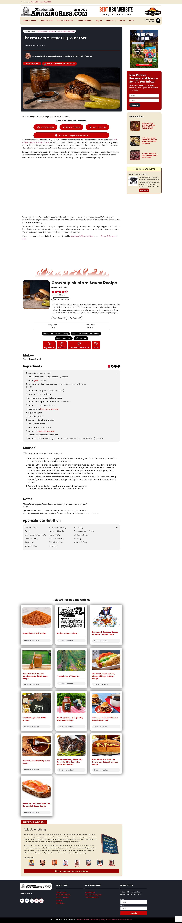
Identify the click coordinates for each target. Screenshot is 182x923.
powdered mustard (45, 431)
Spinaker (65, 865)
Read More (144, 190)
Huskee (100, 865)
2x (112, 366)
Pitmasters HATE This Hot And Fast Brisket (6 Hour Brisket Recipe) (148, 126)
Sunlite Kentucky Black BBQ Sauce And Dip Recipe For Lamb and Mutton (69, 761)
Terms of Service (111, 919)
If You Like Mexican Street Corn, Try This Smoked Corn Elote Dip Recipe (149, 141)
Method (61, 347)
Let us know (62, 562)
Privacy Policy (100, 919)
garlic (36, 380)
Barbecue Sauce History (68, 633)
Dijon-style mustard (49, 409)
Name (122, 899)
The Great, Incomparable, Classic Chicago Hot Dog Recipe (103, 676)
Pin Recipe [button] (74, 318)
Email (122, 905)
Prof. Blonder (77, 866)
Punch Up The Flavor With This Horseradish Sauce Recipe (36, 805)
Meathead (31, 865)
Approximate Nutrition (79, 347)
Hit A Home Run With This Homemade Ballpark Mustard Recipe (105, 761)
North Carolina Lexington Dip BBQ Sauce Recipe (70, 719)
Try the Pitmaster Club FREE (41, 2)
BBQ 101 (99, 21)
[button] (158, 20)
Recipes (52, 31)
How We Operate (89, 919)
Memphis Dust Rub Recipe (34, 633)
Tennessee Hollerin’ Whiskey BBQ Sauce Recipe (105, 719)
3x (115, 366)
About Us (121, 21)
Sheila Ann (111, 865)
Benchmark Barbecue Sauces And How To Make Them (105, 633)
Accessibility (121, 919)
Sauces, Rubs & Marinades (66, 31)
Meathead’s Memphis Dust (82, 236)
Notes (96, 347)
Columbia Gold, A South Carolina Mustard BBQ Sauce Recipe (35, 676)
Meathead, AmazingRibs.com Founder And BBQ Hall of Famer (63, 56)
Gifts (131, 21)
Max (43, 865)
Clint (54, 865)
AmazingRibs (42, 31)
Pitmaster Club (29, 21)
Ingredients (49, 347)
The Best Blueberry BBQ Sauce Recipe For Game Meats (150, 155)
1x (108, 366)
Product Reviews (84, 21)
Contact (129, 919)
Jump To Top (144, 921)
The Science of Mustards (68, 676)
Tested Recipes (46, 21)
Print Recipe (58, 318)
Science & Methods (65, 21)
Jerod (88, 865)
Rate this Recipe (62, 299)
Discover (109, 21)
